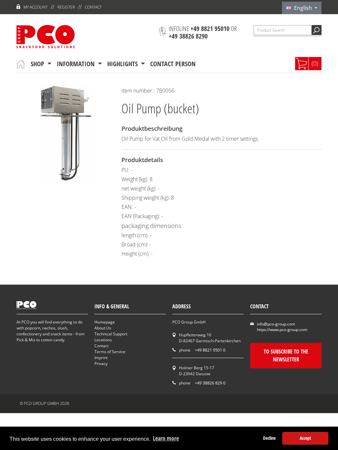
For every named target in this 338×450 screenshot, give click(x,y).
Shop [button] (38, 63)
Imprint (101, 357)
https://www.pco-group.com (282, 329)
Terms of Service (109, 351)
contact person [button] (173, 63)
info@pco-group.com (276, 324)
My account (35, 7)
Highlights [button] (123, 63)
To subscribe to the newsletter (286, 355)
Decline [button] (269, 438)
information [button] (76, 63)
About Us (102, 328)
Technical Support (110, 334)
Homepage (104, 322)
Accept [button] (305, 438)
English (302, 8)
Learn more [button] (166, 438)
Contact (93, 7)
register (66, 7)
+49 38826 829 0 (210, 383)
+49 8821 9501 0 (210, 350)
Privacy (101, 363)
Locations (103, 340)
